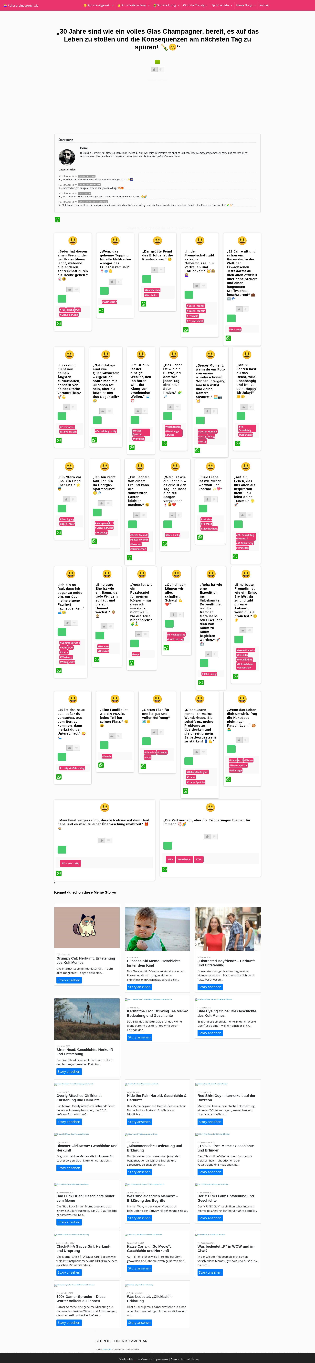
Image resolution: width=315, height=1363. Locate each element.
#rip (62, 523)
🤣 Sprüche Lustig (164, 5)
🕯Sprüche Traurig (194, 5)
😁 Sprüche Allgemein (97, 5)
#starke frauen (68, 431)
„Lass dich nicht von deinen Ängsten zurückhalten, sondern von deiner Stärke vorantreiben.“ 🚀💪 (70, 381)
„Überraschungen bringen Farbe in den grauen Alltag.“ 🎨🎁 (92, 188)
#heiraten (206, 519)
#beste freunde (196, 305)
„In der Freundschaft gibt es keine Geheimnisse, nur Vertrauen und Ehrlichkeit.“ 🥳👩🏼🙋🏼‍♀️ (200, 263)
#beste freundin (196, 310)
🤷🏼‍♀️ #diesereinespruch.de (20, 5)
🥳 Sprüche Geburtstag (131, 5)
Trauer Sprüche (85, 193)
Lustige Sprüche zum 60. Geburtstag (93, 202)
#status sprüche (69, 314)
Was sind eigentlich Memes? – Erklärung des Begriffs (152, 1198)
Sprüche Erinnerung (87, 176)
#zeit (199, 859)
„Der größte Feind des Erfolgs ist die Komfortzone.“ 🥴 (157, 255)
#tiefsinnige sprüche (172, 433)
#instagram (101, 523)
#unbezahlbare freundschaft (245, 666)
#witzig (202, 441)
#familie (107, 756)
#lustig (202, 436)
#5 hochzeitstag (176, 634)
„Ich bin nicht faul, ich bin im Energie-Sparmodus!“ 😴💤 (104, 485)
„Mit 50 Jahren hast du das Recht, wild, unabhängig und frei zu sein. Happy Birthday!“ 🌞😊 (246, 380)
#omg (211, 436)
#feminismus (67, 427)
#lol (77, 309)
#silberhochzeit (209, 528)
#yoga (136, 654)
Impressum (160, 1359)
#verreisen (139, 438)
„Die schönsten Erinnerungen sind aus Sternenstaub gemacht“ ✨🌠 (97, 179)
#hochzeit (206, 523)
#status (64, 652)
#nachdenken (152, 290)
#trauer (70, 523)
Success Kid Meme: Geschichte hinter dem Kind (153, 963)
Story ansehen (69, 980)
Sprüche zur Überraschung (89, 185)
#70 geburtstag (244, 543)
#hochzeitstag (175, 639)
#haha (70, 309)
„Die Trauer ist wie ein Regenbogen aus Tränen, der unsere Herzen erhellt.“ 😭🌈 (104, 196)
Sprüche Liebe (220, 5)
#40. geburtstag (245, 428)
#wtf (72, 662)
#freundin (192, 315)
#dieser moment (207, 431)
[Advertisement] (153, 106)
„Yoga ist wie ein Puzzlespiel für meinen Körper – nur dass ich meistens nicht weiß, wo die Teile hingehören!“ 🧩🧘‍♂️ (141, 604)
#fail (62, 309)
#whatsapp (101, 532)
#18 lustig (235, 329)
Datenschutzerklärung (185, 1359)
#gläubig (162, 752)
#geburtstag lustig (105, 431)
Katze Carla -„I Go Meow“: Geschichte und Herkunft (149, 1248)
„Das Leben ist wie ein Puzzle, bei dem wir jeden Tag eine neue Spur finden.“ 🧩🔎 (172, 380)
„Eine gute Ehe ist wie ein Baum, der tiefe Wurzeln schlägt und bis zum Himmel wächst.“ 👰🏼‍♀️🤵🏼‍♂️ (107, 600)
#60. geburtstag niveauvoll (245, 536)
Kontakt (264, 5)
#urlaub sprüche (137, 432)
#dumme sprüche (70, 642)
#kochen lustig (70, 863)
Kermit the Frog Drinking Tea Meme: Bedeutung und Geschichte (157, 1013)
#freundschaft (195, 321)
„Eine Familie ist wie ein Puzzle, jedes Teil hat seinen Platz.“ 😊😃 (114, 717)
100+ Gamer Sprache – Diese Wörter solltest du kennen (80, 1299)
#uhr (170, 859)
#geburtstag (245, 434)
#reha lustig (209, 674)
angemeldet (107, 1349)
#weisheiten (151, 295)
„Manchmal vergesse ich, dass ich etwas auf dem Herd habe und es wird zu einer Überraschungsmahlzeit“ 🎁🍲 (103, 824)
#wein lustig (109, 301)
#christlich (150, 752)
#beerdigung (67, 519)
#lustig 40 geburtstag (72, 768)
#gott (147, 757)
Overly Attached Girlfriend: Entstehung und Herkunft (79, 1098)
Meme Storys (244, 5)
